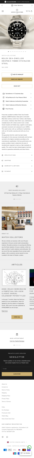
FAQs (3, 407)
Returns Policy (6, 390)
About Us (4, 384)
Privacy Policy (5, 398)
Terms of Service (6, 401)
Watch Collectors (9, 55)
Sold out (17, 86)
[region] (17, 190)
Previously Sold (6, 413)
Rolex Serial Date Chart (8, 419)
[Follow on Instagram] (2, 437)
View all (17, 317)
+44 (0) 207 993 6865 (11, 1)
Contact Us (5, 387)
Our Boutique (5, 410)
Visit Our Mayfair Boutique (17, 341)
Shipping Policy (6, 396)
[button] (32, 5)
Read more (5, 311)
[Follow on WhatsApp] (7, 437)
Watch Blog (5, 416)
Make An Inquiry (17, 79)
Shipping (4, 393)
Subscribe (16, 374)
